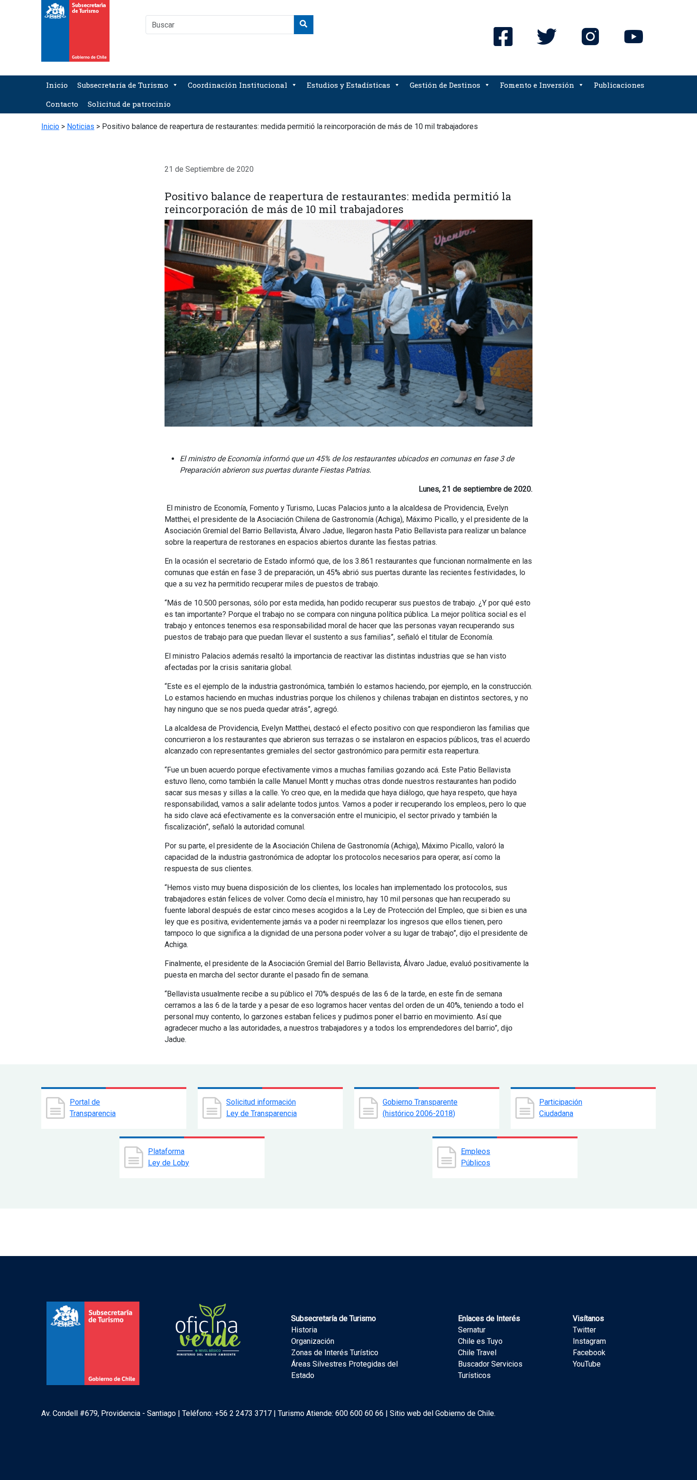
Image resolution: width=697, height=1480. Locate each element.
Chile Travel (477, 1352)
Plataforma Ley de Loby (168, 1157)
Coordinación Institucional (237, 85)
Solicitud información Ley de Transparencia (261, 1108)
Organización (312, 1341)
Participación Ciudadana (560, 1108)
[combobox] (220, 24)
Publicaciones (619, 85)
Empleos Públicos (475, 1157)
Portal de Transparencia (93, 1108)
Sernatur (472, 1329)
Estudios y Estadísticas (348, 85)
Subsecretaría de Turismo (122, 85)
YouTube (587, 1363)
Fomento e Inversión (537, 85)
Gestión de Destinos (445, 85)
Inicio (57, 85)
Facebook (589, 1352)
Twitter (584, 1329)
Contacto (62, 104)
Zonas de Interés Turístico (334, 1352)
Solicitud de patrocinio (129, 104)
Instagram (589, 1341)
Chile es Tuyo (480, 1341)
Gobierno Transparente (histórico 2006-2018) (420, 1108)
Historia (304, 1329)
